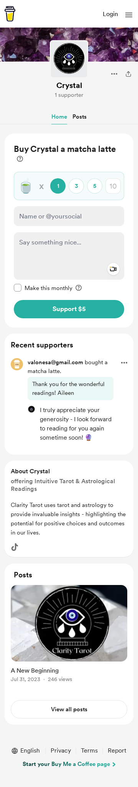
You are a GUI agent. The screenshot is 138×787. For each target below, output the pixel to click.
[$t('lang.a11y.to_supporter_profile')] (31, 409)
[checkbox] (43, 288)
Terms (89, 750)
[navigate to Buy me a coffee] (10, 13)
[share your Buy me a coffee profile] (128, 74)
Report (117, 750)
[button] (128, 15)
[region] (69, 231)
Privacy (61, 750)
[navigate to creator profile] (69, 59)
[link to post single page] (69, 635)
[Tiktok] (14, 547)
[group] (69, 638)
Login (110, 14)
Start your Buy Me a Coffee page (66, 764)
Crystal (69, 85)
